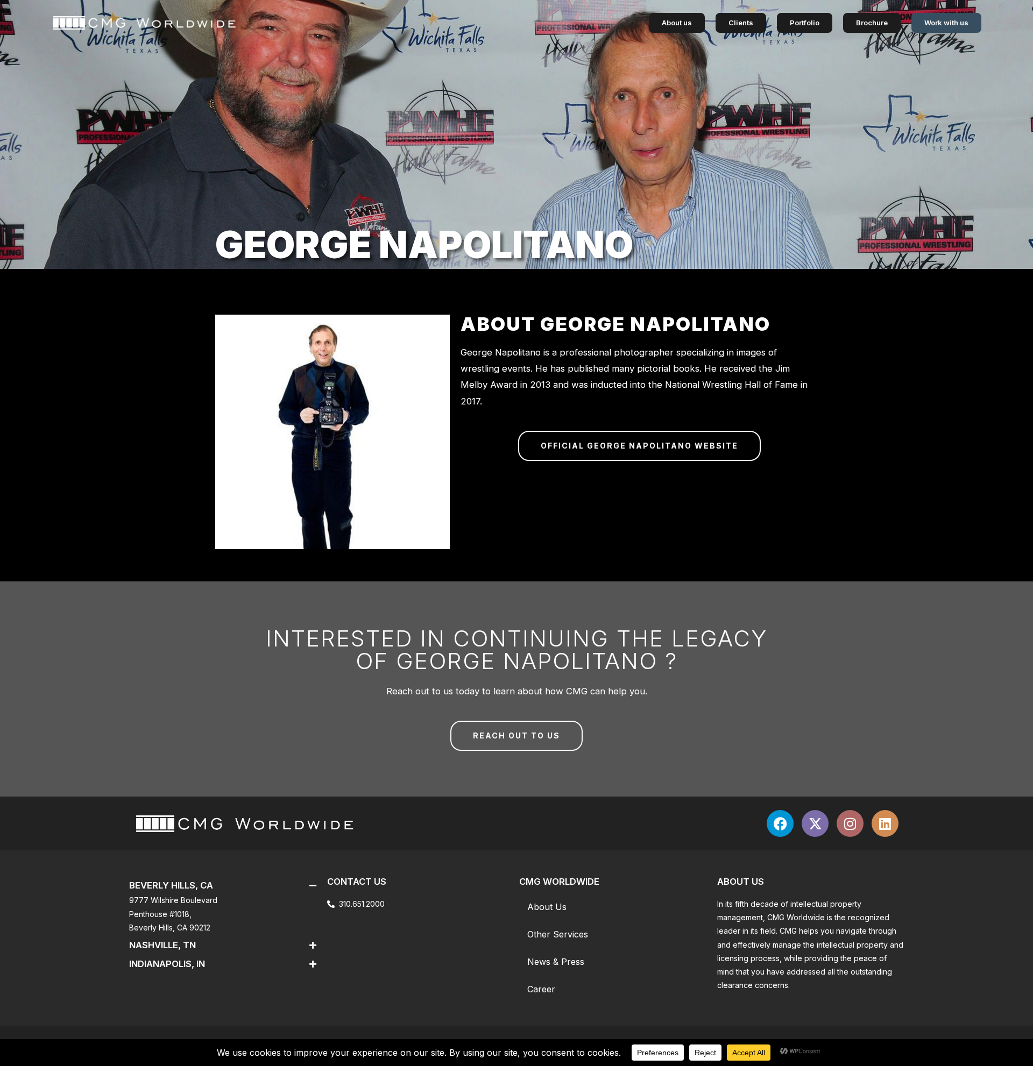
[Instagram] (850, 823)
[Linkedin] (885, 823)
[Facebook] (780, 823)
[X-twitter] (815, 823)
